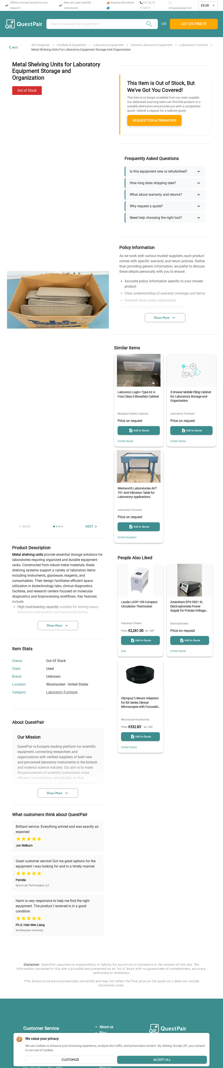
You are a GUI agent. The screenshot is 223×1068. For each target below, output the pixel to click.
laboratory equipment (108, 45)
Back (15, 47)
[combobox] (208, 5)
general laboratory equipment (151, 45)
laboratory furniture (193, 45)
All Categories (40, 45)
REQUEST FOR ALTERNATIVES (154, 120)
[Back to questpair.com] (174, 1029)
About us (106, 1027)
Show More (54, 625)
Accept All (162, 1060)
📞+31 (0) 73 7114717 (147, 5)
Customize (70, 1060)
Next (89, 526)
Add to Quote (141, 430)
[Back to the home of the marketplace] (23, 24)
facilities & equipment (71, 45)
